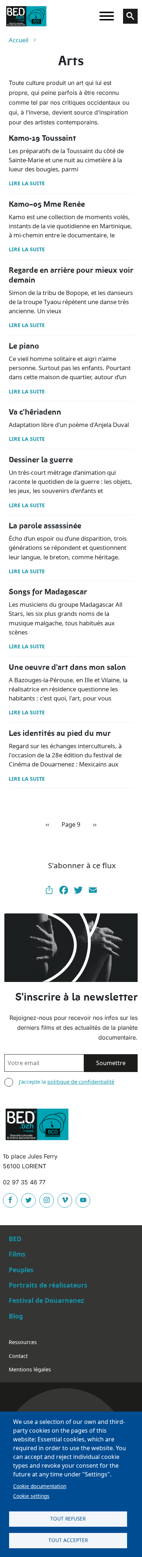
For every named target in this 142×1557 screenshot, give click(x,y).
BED (15, 1238)
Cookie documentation (39, 1486)
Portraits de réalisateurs (48, 1285)
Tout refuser (68, 1518)
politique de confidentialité (80, 1081)
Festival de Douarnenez (46, 1300)
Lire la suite (27, 183)
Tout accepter (68, 1540)
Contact (18, 1355)
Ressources (23, 1342)
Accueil (18, 40)
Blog (16, 1316)
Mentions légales (30, 1369)
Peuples (21, 1269)
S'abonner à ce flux (82, 865)
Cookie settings (31, 1495)
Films (17, 1254)
